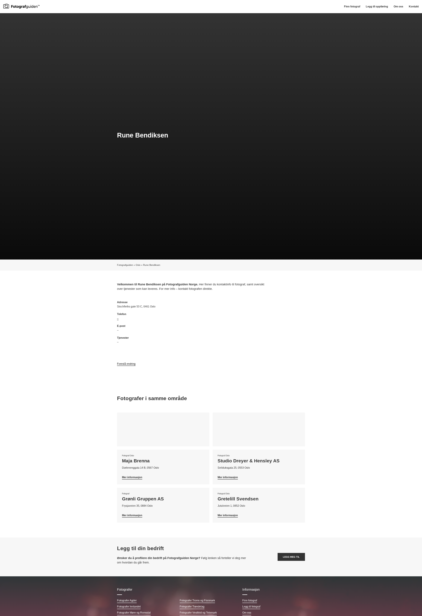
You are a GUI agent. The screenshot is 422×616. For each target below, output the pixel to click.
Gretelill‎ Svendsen (238, 498)
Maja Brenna (136, 460)
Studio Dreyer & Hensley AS (249, 460)
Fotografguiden (125, 265)
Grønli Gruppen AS (143, 498)
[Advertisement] (258, 324)
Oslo (138, 265)
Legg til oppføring (377, 6)
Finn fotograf (352, 6)
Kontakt (414, 6)
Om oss (398, 6)
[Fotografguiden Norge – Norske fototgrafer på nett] (21, 6)
